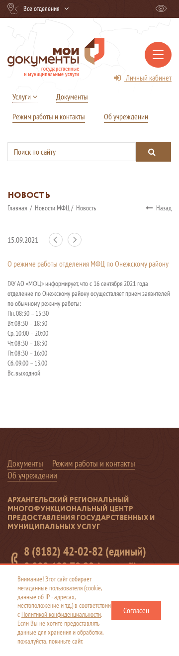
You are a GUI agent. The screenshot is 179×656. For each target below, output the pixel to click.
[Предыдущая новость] (58, 244)
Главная (17, 207)
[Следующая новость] (76, 244)
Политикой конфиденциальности (61, 614)
